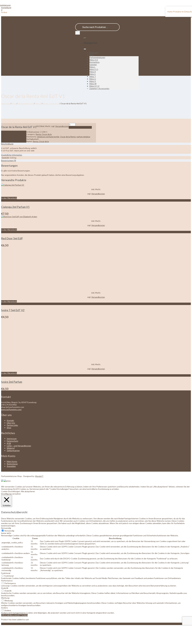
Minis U (92, 79)
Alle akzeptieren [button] (28, 491)
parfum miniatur (83, 136)
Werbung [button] (5, 598)
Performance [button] (7, 580)
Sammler (93, 64)
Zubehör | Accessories (99, 88)
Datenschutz (12, 441)
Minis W (92, 83)
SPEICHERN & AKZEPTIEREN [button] (14, 615)
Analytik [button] (4, 588)
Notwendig (9, 531)
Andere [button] (4, 607)
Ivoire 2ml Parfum (11, 381)
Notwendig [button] (6, 528)
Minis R (92, 72)
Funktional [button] (5, 573)
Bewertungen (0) (8, 160)
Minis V (92, 81)
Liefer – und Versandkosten (19, 446)
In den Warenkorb (80, 127)
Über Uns (11, 423)
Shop (91, 55)
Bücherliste (94, 62)
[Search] (77, 33)
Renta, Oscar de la (51, 103)
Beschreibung (7, 144)
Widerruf (11, 448)
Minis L (92, 67)
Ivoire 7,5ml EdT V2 (12, 310)
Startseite (93, 52)
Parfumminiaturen (97, 57)
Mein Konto (12, 461)
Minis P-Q (93, 69)
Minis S (92, 74)
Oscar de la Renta (68, 136)
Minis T (92, 76)
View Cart (5, 624)
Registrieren (12, 464)
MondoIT (39, 476)
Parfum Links (12, 425)
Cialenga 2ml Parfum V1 (15, 206)
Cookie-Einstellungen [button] (10, 491)
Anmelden (11, 466)
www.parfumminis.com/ (11, 409)
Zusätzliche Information (11, 155)
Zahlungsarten (13, 450)
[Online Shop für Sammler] (6, 5)
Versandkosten (62, 126)
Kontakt (10, 420)
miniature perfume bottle (48, 136)
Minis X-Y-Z (94, 86)
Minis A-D (93, 60)
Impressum (12, 438)
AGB (9, 443)
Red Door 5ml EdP (12, 238)
